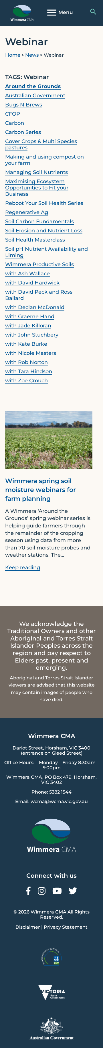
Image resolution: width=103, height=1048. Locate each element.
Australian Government (35, 95)
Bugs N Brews (23, 105)
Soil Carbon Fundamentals (39, 221)
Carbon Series (23, 132)
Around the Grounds (33, 86)
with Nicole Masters (30, 353)
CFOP (12, 114)
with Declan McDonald (34, 307)
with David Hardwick (32, 283)
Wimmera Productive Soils (39, 264)
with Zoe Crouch (26, 380)
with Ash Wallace (27, 273)
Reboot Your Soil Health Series (44, 203)
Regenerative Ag (26, 212)
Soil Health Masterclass (35, 240)
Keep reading (22, 567)
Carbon (14, 123)
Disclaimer (27, 927)
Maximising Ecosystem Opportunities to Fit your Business (36, 187)
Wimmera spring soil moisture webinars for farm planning (40, 490)
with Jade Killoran (28, 326)
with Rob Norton (26, 362)
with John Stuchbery (31, 335)
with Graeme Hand (29, 316)
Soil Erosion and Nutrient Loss (43, 231)
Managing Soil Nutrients (36, 172)
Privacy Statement (66, 927)
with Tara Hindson (28, 371)
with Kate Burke (26, 344)
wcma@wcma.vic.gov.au (59, 801)
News (32, 55)
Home (12, 55)
